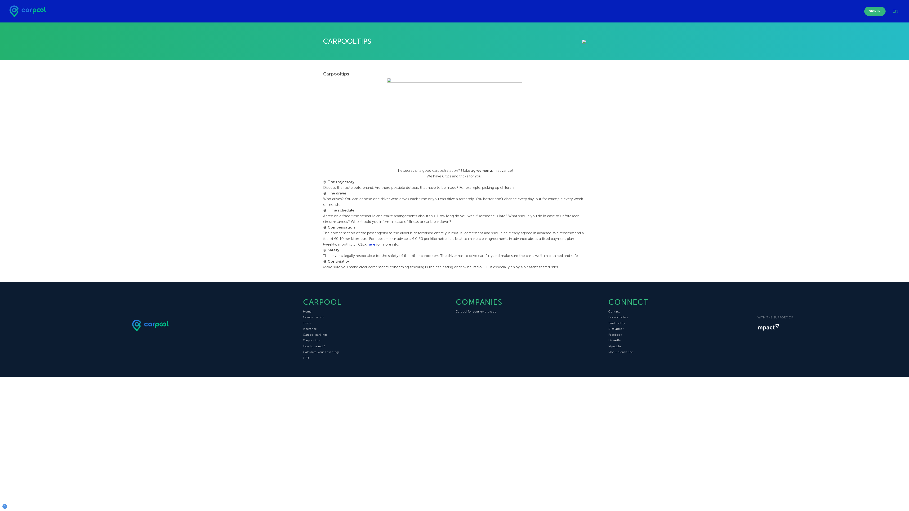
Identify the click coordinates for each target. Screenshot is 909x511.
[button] (4, 506)
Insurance (310, 328)
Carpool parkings (315, 334)
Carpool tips (312, 340)
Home (307, 311)
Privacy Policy (618, 317)
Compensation (313, 317)
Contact (614, 311)
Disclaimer (616, 328)
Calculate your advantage (321, 352)
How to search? (314, 346)
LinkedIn (614, 340)
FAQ (306, 358)
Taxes (307, 323)
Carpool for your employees (476, 311)
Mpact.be (615, 346)
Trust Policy (616, 323)
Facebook (615, 334)
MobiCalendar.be (620, 352)
